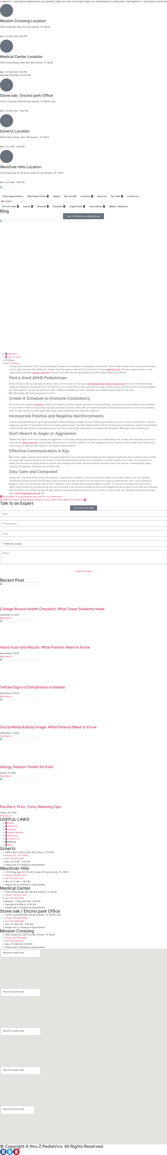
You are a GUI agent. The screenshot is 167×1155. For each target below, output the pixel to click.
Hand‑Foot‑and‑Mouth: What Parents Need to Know (45, 647)
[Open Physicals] (64, 206)
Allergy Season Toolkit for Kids (26, 767)
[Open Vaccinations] (104, 206)
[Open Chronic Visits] (18, 206)
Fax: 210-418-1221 (9, 179)
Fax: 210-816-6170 (9, 33)
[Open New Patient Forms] (48, 196)
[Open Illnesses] (48, 206)
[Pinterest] (16, 1151)
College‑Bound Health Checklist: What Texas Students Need (52, 609)
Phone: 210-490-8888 (11, 104)
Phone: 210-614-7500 (10, 65)
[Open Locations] (92, 196)
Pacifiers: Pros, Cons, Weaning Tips (30, 807)
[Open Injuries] (32, 206)
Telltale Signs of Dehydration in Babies (32, 687)
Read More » (6, 618)
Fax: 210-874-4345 (9, 143)
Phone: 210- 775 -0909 (11, 140)
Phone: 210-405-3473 (11, 176)
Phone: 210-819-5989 (10, 30)
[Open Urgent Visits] (84, 206)
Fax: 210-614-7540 (9, 69)
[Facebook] (3, 1151)
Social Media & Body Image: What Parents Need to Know (48, 727)
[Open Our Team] (122, 196)
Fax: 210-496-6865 (9, 107)
